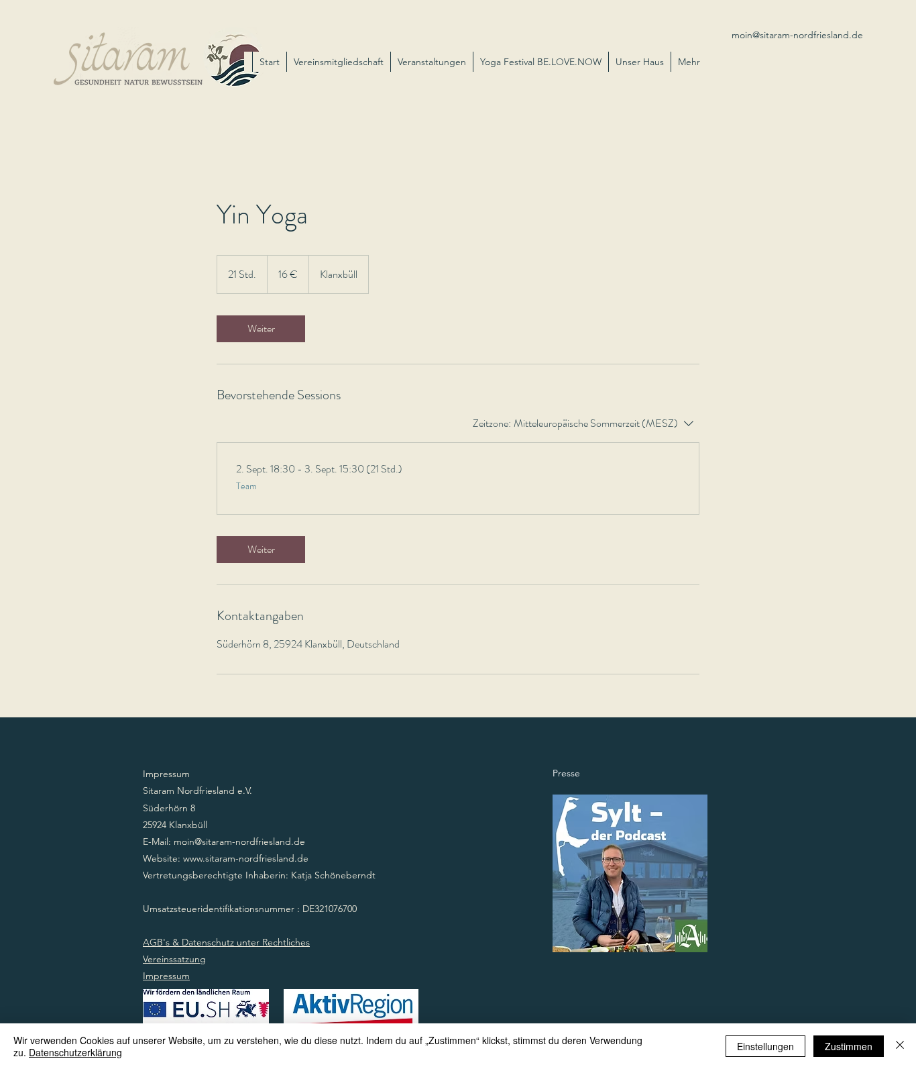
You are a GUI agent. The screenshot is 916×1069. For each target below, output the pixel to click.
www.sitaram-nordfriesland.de (245, 858)
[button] (639, 62)
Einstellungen (765, 1046)
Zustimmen (848, 1046)
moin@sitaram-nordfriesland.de (797, 35)
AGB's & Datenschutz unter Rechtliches (226, 942)
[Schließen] (900, 1046)
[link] (261, 328)
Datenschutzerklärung (75, 1052)
